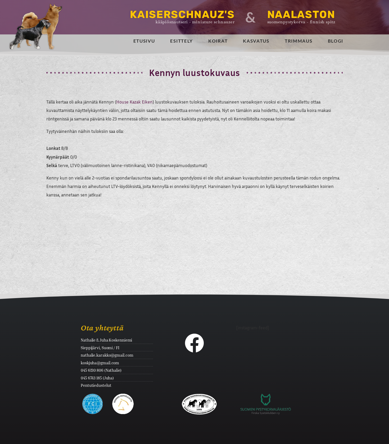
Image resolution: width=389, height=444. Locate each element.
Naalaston (301, 14)
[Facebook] (194, 343)
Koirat (218, 41)
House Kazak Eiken (134, 102)
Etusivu (144, 41)
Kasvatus (256, 41)
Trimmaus (299, 41)
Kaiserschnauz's (182, 14)
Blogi (335, 41)
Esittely (181, 41)
